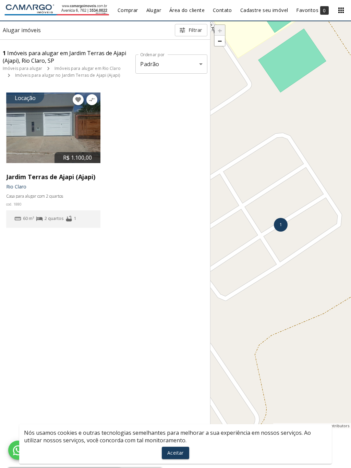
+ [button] (220, 30)
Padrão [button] (149, 64)
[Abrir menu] (341, 10)
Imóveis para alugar (22, 68)
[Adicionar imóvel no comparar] (91, 99)
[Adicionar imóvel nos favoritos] (78, 99)
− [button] (220, 41)
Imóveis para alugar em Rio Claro (88, 68)
